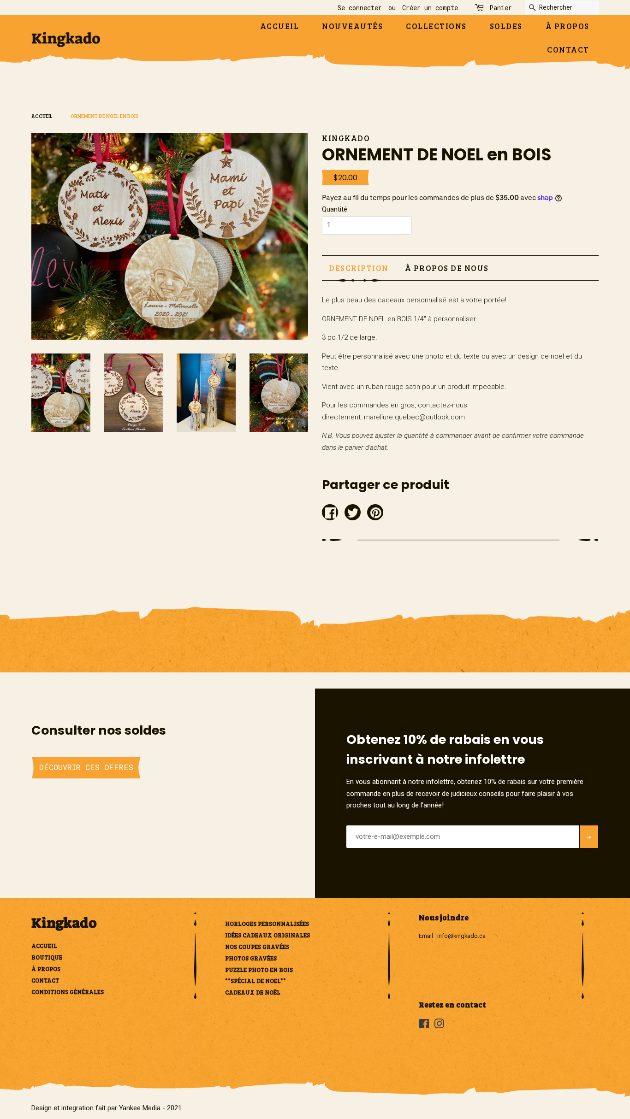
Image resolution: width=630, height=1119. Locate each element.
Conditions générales (67, 992)
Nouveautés (352, 26)
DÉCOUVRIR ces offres (86, 767)
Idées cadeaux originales (267, 935)
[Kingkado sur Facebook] (424, 1025)
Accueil (279, 26)
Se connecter (360, 7)
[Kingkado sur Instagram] (439, 1025)
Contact (568, 49)
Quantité (334, 209)
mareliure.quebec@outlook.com (414, 417)
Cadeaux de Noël (252, 992)
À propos (567, 26)
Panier (500, 7)
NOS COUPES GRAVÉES (257, 946)
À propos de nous (447, 268)
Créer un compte (430, 7)
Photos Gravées (251, 958)
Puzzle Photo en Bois (259, 970)
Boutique (46, 957)
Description (359, 268)
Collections (436, 26)
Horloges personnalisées (267, 923)
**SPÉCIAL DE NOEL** (255, 981)
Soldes (506, 26)
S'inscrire (588, 849)
